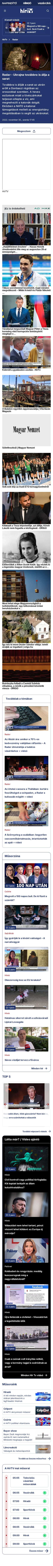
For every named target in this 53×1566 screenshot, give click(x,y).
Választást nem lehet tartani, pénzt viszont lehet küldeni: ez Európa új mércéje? (24, 1229)
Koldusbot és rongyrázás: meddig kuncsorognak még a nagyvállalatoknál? (23, 1275)
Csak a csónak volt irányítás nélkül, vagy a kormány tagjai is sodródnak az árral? (26, 1363)
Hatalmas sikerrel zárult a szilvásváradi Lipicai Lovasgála (26, 1020)
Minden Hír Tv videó (32, 1375)
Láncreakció (10, 1447)
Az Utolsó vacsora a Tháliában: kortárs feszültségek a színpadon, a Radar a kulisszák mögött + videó (26, 793)
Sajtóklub (9, 933)
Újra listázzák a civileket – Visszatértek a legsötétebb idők (26, 1319)
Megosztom (24, 131)
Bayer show (10, 1430)
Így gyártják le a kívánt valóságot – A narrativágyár (25, 940)
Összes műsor (36, 1551)
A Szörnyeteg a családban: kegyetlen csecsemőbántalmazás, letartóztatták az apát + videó (26, 838)
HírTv (4, 39)
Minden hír (37, 1068)
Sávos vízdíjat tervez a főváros (22, 1060)
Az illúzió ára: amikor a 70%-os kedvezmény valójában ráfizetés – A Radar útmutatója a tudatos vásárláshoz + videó (25, 745)
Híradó (7, 1392)
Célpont (8, 1408)
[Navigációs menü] (5, 11)
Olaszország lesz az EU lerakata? (23, 980)
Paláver (8, 1266)
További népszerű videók (34, 1131)
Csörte (8, 891)
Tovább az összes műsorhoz (32, 1458)
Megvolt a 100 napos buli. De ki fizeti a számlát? (37, 29)
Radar (15, 39)
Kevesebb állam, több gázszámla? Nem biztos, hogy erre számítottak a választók (26, 1116)
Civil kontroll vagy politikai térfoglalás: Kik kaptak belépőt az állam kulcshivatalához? (26, 1183)
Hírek (7, 975)
